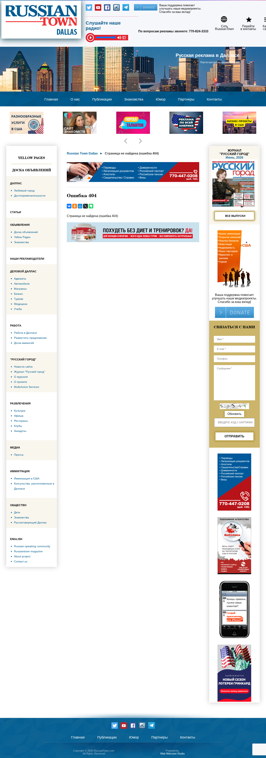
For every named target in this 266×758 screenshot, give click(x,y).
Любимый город (24, 190)
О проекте (20, 381)
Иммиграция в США (26, 478)
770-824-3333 (198, 31)
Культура (19, 410)
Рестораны (21, 420)
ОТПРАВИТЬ (234, 436)
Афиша (18, 415)
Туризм (18, 298)
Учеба (18, 309)
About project (22, 556)
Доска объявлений (31, 170)
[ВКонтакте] (69, 206)
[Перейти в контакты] (246, 17)
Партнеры (186, 99)
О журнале (21, 376)
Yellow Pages (31, 158)
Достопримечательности (29, 195)
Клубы (18, 425)
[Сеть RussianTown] (222, 17)
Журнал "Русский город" (29, 371)
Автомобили (22, 283)
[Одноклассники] (74, 206)
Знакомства (133, 99)
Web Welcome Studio (172, 753)
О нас (75, 99)
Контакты (214, 99)
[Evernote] (91, 206)
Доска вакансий (24, 342)
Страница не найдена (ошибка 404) (132, 153)
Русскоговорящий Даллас (30, 522)
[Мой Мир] (80, 206)
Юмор (161, 99)
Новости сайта (23, 366)
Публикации (102, 99)
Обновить (234, 414)
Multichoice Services (26, 386)
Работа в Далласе (25, 332)
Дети (17, 512)
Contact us (20, 561)
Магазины (20, 288)
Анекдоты (20, 430)
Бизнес (18, 293)
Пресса (18, 454)
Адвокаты (20, 278)
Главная (51, 99)
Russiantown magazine (28, 551)
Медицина (20, 303)
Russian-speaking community (32, 546)
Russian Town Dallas (82, 153)
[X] (85, 206)
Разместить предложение (30, 337)
